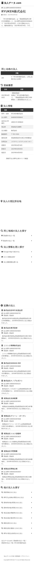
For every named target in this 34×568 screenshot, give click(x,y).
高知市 (11, 315)
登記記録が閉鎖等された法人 (13, 513)
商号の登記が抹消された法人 (13, 533)
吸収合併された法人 (10, 523)
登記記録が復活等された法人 (13, 518)
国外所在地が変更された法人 (13, 508)
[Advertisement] (17, 48)
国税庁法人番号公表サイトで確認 (17, 158)
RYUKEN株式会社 (20, 543)
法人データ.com (12, 3)
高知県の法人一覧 (9, 235)
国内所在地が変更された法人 (13, 502)
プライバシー (25, 556)
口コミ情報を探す (9, 257)
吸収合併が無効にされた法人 (13, 528)
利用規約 (18, 556)
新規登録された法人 (10, 492)
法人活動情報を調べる (11, 262)
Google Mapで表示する (11, 252)
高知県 (6, 315)
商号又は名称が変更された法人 (14, 497)
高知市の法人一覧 (9, 241)
